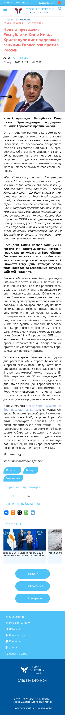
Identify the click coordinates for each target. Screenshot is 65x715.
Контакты (15, 641)
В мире (30, 470)
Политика (12, 470)
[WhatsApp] (26, 512)
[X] (20, 512)
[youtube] (52, 688)
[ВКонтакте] (6, 512)
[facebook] (13, 688)
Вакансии (15, 629)
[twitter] (29, 688)
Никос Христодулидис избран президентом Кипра (32, 407)
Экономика (13, 478)
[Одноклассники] (13, 512)
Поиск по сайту (18, 653)
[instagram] (21, 688)
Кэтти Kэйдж (20, 57)
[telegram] (37, 688)
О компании (16, 616)
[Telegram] (33, 512)
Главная (8, 19)
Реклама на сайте (19, 623)
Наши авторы (17, 635)
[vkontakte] (45, 688)
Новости (25, 19)
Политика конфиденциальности (33, 708)
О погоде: (44, 2)
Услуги (13, 647)
